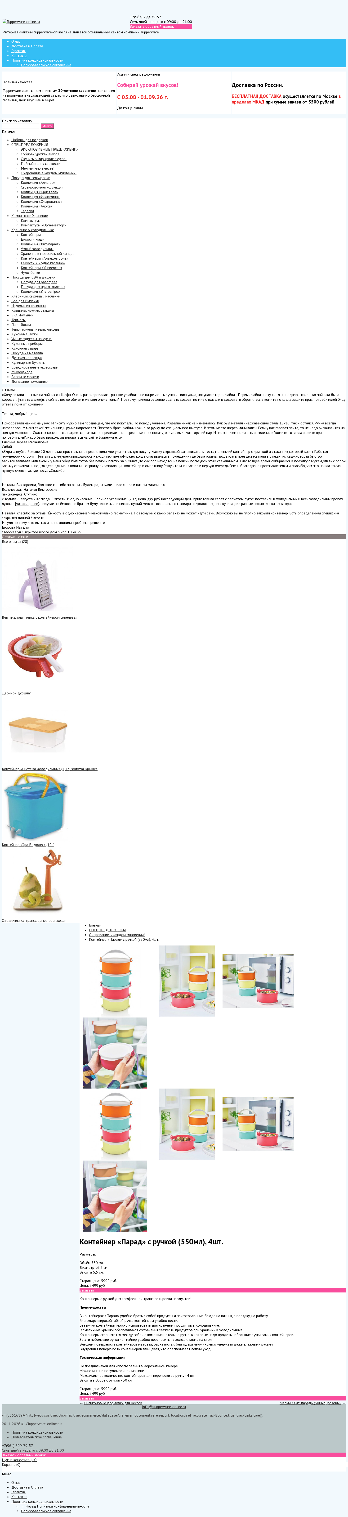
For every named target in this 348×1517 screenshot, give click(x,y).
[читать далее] (30, 399)
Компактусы (30, 220)
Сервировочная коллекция (42, 187)
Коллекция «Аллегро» (38, 182)
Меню (6, 1469)
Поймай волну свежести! (41, 163)
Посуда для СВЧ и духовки (33, 277)
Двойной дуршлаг (16, 693)
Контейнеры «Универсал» (41, 267)
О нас (15, 41)
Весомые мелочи (25, 376)
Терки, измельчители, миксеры (35, 329)
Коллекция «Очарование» (41, 201)
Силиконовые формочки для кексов (113, 1402)
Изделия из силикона (28, 305)
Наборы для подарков (29, 139)
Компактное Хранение (29, 215)
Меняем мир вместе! (37, 168)
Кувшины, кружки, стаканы (32, 310)
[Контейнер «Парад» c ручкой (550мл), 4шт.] (115, 1015)
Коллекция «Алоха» (37, 206)
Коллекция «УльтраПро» (40, 291)
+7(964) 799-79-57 (145, 16)
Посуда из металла (27, 353)
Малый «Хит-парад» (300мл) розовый (310, 1402)
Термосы (18, 319)
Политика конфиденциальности (37, 60)
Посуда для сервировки (30, 177)
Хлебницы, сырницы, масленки (35, 296)
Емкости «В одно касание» (43, 263)
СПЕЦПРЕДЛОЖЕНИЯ (29, 144)
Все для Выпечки (25, 300)
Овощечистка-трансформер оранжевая (34, 920)
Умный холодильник (37, 248)
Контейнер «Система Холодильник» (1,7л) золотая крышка (50, 768)
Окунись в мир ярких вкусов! (44, 158)
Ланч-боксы (21, 324)
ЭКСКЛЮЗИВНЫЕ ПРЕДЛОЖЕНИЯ (49, 149)
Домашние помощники (30, 381)
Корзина (8, 1464)
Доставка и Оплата (27, 46)
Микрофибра (21, 371)
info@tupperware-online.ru (164, 1406)
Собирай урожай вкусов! (40, 154)
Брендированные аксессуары (34, 367)
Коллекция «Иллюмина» (40, 196)
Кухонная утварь (25, 348)
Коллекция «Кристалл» (39, 191)
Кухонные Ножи (24, 334)
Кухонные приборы (27, 343)
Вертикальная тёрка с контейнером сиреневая (39, 617)
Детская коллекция (26, 357)
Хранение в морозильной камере (47, 253)
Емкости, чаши (33, 239)
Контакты (19, 55)
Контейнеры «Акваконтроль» (44, 258)
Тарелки (27, 210)
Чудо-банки (30, 272)
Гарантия (18, 50)
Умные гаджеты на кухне (31, 338)
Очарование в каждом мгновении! (48, 173)
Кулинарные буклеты (28, 362)
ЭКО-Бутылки (22, 315)
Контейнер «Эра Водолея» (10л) (28, 844)
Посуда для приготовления (43, 286)
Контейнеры (31, 234)
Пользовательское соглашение (46, 65)
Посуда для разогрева (39, 281)
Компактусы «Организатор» (43, 225)
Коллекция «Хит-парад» (40, 244)
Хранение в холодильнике (32, 229)
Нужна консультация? (19, 1459)
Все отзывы (11, 541)
